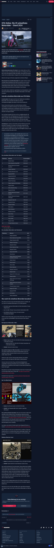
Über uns (4, 532)
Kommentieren (23, 505)
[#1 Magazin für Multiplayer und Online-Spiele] (4, 1)
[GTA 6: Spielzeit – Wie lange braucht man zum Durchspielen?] (38, 55)
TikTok (21, 532)
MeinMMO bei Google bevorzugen (25, 29)
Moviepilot (38, 542)
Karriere (4, 542)
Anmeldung (51, 1)
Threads (21, 537)
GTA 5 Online (9, 63)
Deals (34, 1)
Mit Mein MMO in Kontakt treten (8, 540)
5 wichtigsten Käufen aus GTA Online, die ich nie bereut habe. (18, 426)
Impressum (4, 534)
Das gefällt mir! (10, 505)
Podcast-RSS (22, 542)
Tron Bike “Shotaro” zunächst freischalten (17, 417)
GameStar (38, 532)
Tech (31, 1)
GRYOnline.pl (39, 537)
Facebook (21, 534)
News (11, 1)
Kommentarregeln (12, 514)
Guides (37, 1)
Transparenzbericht (6, 539)
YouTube (21, 539)
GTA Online (20, 49)
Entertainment (23, 1)
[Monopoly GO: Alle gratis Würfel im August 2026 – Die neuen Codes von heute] (38, 79)
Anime (28, 1)
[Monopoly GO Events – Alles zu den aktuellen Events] (38, 74)
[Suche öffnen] (47, 2)
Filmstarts (38, 540)
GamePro (38, 534)
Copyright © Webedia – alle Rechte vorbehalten (9, 545)
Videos (15, 1)
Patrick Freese (6, 28)
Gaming (18, 1)
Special (8, 19)
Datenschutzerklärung (6, 537)
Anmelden (29, 517)
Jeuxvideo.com (39, 539)
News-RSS (21, 540)
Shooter (8, 64)
